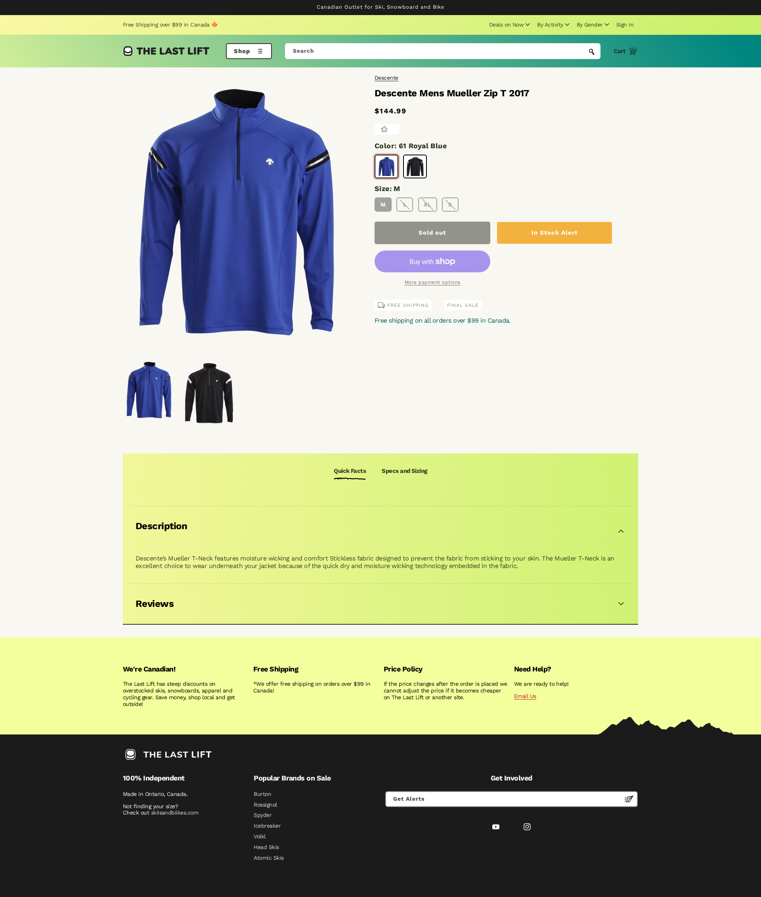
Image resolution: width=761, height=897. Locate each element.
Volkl (259, 836)
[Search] (591, 52)
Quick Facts (350, 470)
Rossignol (265, 804)
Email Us (525, 696)
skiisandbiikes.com (174, 812)
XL (427, 204)
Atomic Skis (268, 858)
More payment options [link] (433, 282)
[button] (508, 24)
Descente (386, 78)
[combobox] (443, 51)
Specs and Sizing (404, 470)
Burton (262, 794)
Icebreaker (267, 825)
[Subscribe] (629, 799)
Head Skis (266, 847)
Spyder (263, 815)
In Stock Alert (555, 232)
